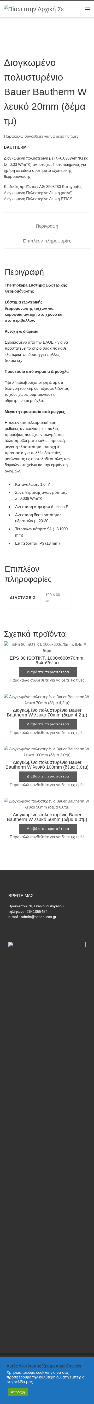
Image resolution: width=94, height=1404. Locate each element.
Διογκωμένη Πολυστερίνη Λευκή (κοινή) (38, 193)
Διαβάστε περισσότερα (48, 672)
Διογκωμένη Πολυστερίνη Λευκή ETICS (38, 199)
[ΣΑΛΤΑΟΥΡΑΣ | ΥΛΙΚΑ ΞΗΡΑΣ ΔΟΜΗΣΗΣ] (36, 9)
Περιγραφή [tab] (47, 226)
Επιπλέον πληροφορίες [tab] (47, 241)
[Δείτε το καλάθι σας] (77, 9)
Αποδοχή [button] (18, 1392)
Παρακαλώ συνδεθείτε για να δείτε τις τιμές (41, 136)
